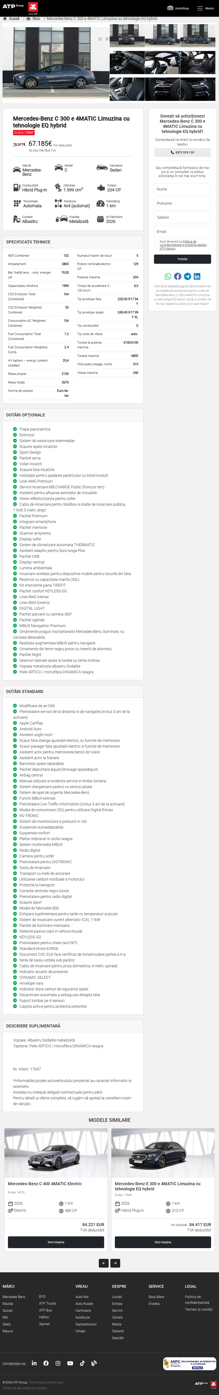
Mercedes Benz (14, 1297)
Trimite (183, 259)
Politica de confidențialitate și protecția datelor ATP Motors (183, 245)
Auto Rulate (84, 1304)
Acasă (14, 19)
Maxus (8, 1331)
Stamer (44, 1324)
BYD (42, 1297)
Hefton (44, 1317)
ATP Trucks (47, 1303)
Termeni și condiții (199, 1309)
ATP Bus (45, 1310)
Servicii (117, 1311)
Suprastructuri (86, 1324)
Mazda (8, 1304)
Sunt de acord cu (183, 245)
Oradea (154, 1304)
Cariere (117, 1317)
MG (5, 1317)
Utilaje (80, 1331)
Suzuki (8, 1311)
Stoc (36, 19)
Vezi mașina (56, 1242)
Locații (117, 1297)
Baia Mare (156, 1297)
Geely (7, 1324)
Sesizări (118, 1338)
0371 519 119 (185, 152)
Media (116, 1324)
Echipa (117, 1304)
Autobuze (82, 1317)
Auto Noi (82, 1297)
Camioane (83, 1311)
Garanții (118, 1331)
